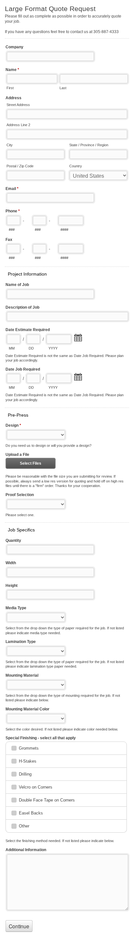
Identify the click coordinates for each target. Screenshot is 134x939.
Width (11, 563)
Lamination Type (21, 641)
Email (12, 188)
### (12, 230)
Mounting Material (22, 675)
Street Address (18, 105)
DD (31, 348)
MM (12, 348)
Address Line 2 (18, 125)
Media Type (16, 608)
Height (12, 585)
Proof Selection (20, 495)
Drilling (25, 774)
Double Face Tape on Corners (47, 800)
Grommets (29, 748)
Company (14, 47)
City (10, 145)
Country (75, 166)
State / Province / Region (88, 145)
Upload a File (17, 454)
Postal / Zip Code (20, 166)
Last (63, 88)
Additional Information (26, 850)
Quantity (13, 540)
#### (64, 230)
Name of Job (17, 284)
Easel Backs (31, 813)
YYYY (53, 348)
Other (24, 826)
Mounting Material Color (27, 709)
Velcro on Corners (35, 787)
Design (13, 425)
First (10, 88)
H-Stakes (27, 761)
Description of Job (22, 307)
